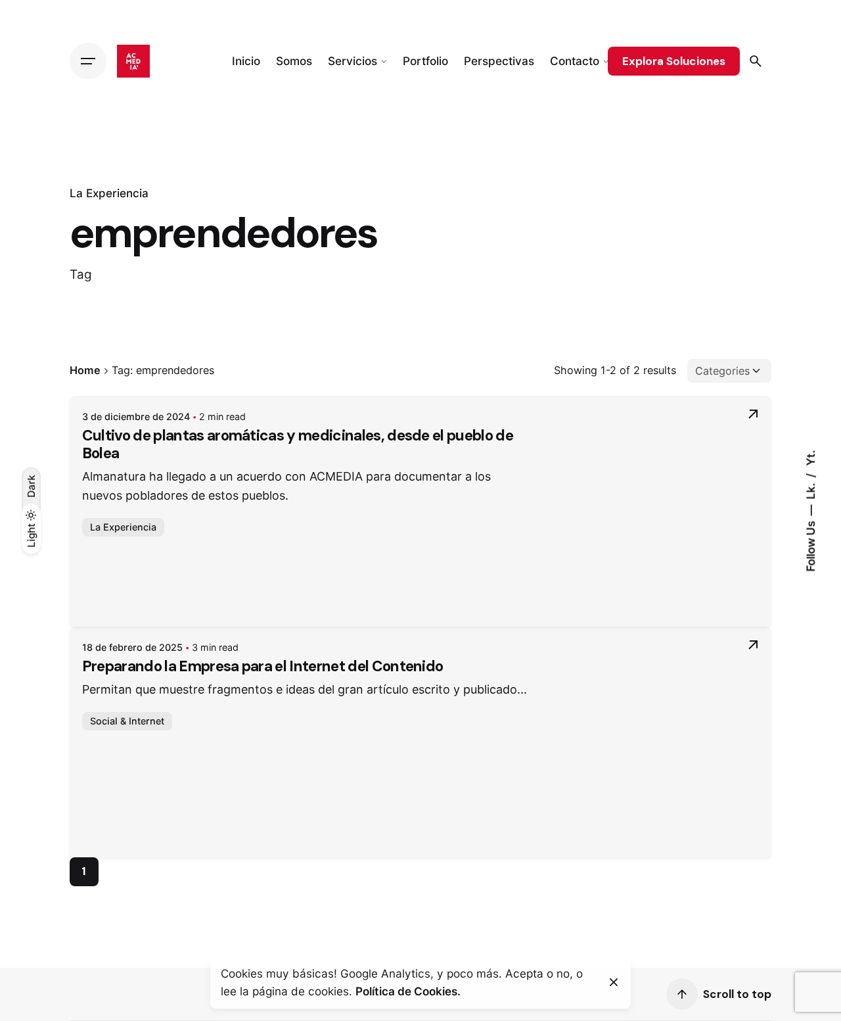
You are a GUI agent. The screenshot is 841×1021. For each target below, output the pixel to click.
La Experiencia (109, 193)
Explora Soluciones (673, 61)
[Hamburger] (88, 61)
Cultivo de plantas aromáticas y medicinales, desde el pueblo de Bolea (297, 444)
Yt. (810, 457)
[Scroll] (682, 994)
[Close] (614, 982)
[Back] (30, 153)
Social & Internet (127, 720)
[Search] (755, 61)
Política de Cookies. (408, 991)
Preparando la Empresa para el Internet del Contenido (262, 666)
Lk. (810, 489)
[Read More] (753, 414)
